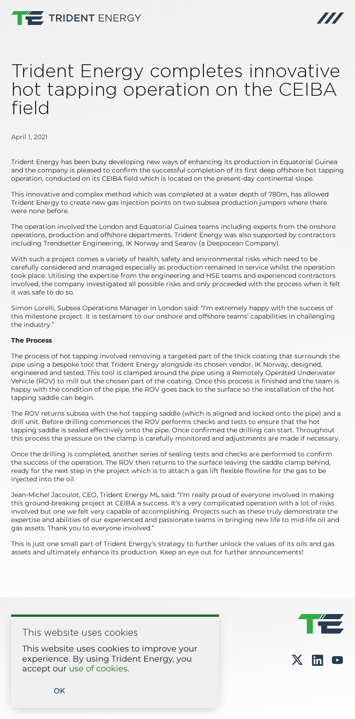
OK (59, 691)
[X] (297, 660)
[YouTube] (337, 660)
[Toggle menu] (330, 18)
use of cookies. (99, 669)
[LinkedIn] (317, 660)
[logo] (76, 18)
